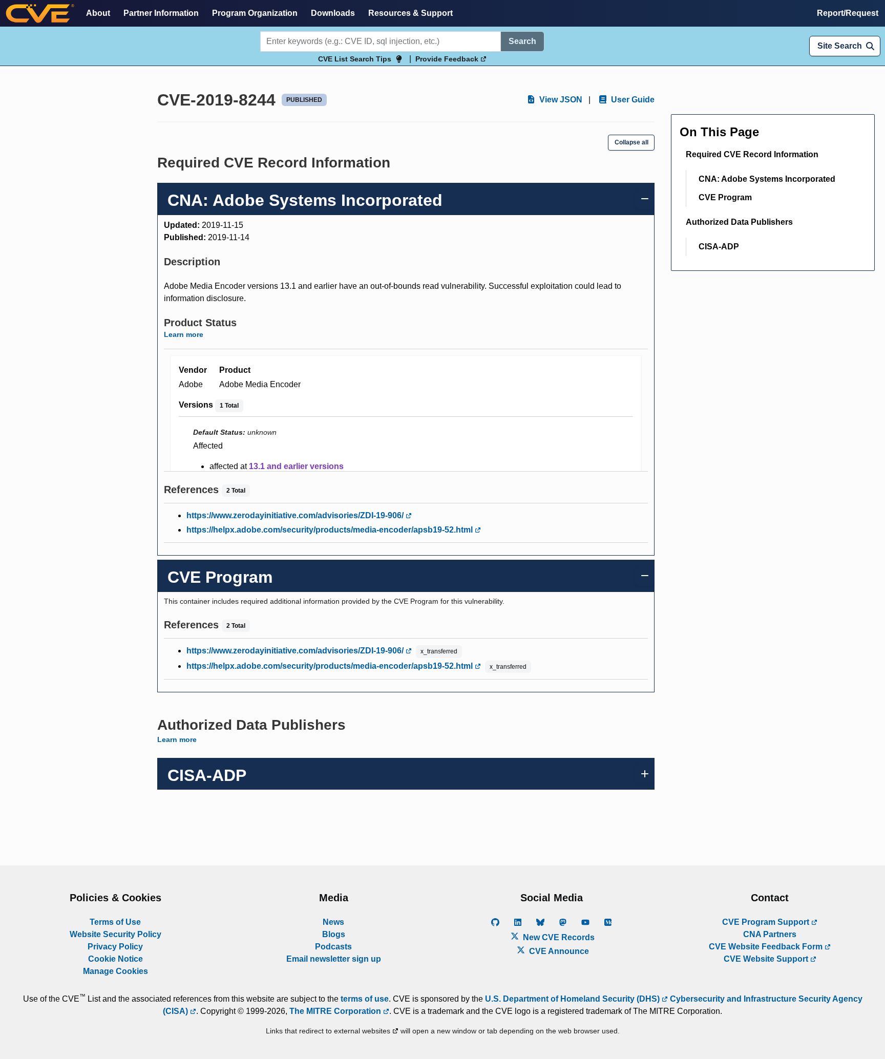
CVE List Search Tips (354, 59)
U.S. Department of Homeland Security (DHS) (573, 998)
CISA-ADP (719, 246)
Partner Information (161, 13)
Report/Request (847, 13)
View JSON (559, 99)
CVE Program (725, 197)
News (333, 922)
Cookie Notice (115, 959)
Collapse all (631, 142)
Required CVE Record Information (752, 154)
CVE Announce (558, 951)
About (98, 13)
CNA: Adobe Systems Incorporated (767, 179)
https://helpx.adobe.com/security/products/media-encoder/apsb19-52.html (330, 529)
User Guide (632, 99)
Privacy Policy (115, 946)
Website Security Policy (115, 934)
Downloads (333, 13)
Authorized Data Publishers (739, 222)
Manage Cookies (115, 971)
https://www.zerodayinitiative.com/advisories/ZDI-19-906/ (296, 515)
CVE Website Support (767, 959)
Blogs (333, 934)
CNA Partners (769, 934)
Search (522, 41)
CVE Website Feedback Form (767, 946)
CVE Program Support (766, 922)
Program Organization (255, 13)
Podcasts (333, 946)
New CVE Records (558, 937)
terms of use (365, 998)
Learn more (183, 334)
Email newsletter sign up (333, 959)
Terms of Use (115, 922)
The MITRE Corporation (336, 1011)
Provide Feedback (447, 59)
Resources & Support (410, 13)
